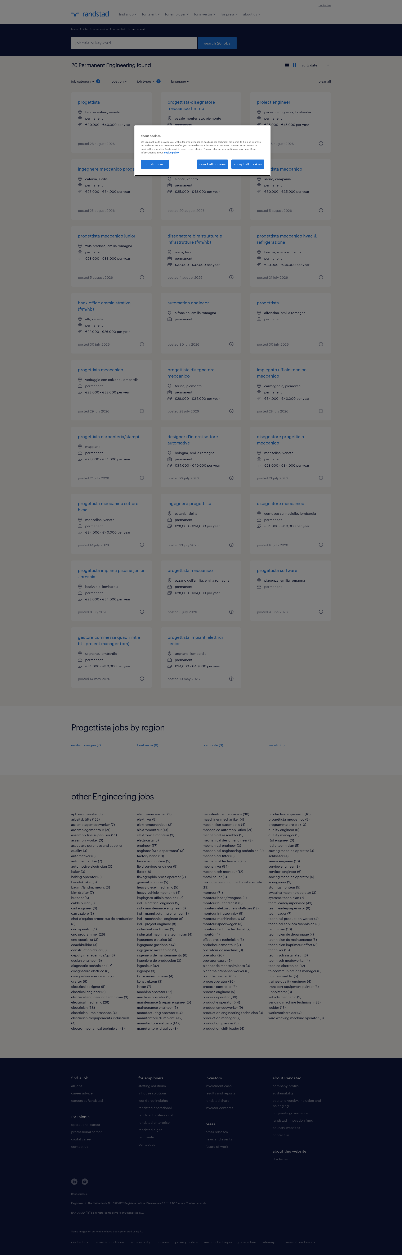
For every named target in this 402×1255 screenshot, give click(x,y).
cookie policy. (171, 152)
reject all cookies (212, 164)
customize (155, 164)
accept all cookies (248, 164)
